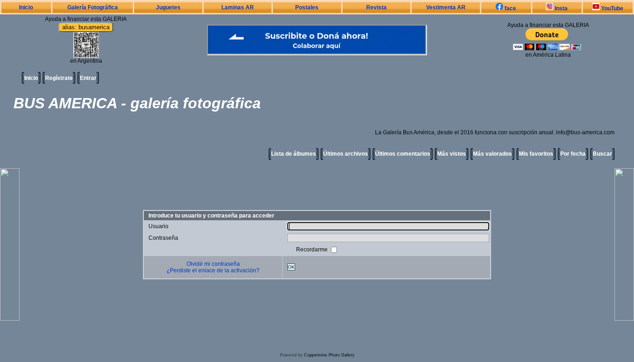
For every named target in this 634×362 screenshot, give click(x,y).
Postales (306, 7)
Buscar (602, 154)
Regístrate (59, 78)
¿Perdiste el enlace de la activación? (213, 270)
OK (291, 267)
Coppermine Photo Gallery (329, 355)
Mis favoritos (536, 154)
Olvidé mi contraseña (213, 264)
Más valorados (492, 154)
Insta (560, 8)
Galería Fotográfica (92, 7)
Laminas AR (237, 7)
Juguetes (168, 7)
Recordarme (312, 249)
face (509, 8)
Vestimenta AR (446, 7)
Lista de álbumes (293, 154)
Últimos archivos (345, 154)
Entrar (88, 78)
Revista (376, 7)
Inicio (26, 7)
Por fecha (573, 154)
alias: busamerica (86, 27)
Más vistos (451, 154)
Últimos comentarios (402, 154)
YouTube (611, 8)
